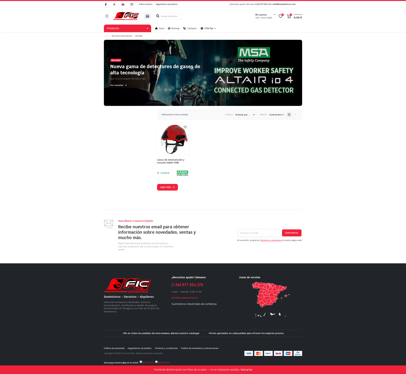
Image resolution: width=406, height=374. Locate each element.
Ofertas (208, 28)
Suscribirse (291, 232)
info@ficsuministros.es (185, 297)
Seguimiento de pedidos (166, 4)
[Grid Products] (289, 114)
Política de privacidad (114, 348)
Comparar (186, 133)
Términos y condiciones (270, 240)
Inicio (161, 28)
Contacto (192, 28)
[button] (185, 127)
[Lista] (295, 114)
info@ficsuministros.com (284, 4)
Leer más (165, 187)
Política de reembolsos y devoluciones (200, 348)
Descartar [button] (246, 369)
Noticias (175, 28)
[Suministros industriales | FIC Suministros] (126, 16)
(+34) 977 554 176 (263, 4)
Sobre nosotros (145, 4)
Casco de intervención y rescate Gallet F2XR (170, 161)
